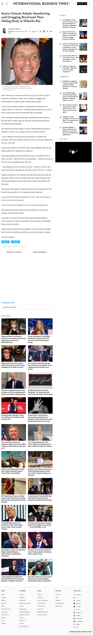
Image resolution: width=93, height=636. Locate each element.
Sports (3, 620)
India (56, 597)
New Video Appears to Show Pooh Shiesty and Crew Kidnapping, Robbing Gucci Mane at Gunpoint (40, 579)
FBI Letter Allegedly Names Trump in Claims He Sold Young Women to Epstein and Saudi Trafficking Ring (13, 392)
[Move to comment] (51, 31)
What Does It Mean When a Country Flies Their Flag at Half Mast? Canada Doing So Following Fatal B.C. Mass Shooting (70, 47)
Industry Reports (23, 626)
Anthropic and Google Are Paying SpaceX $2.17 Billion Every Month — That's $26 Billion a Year (39, 525)
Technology (4, 612)
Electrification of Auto (25, 603)
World (2, 594)
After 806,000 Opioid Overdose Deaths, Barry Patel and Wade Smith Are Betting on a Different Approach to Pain (70, 96)
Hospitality (22, 597)
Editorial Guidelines (40, 252)
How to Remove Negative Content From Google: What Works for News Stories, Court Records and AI (70, 108)
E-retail (21, 594)
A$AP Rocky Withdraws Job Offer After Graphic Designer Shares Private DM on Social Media (13, 471)
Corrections (41, 609)
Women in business (24, 614)
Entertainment (5, 614)
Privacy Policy (41, 603)
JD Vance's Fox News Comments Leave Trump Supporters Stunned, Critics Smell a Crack (40, 552)
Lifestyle (3, 617)
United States (59, 606)
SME (2, 606)
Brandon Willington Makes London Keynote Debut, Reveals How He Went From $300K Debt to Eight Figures (70, 131)
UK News (3, 597)
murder (33, 95)
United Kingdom (59, 603)
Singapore (58, 600)
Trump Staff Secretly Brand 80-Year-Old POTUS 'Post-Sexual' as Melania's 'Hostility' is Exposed (12, 579)
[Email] (47, 31)
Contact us (40, 597)
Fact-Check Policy (42, 614)
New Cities (22, 620)
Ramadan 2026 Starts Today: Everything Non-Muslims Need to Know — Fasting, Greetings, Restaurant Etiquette (70, 35)
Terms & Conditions (43, 600)
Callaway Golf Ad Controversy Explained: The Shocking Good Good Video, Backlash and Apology (40, 392)
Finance (21, 606)
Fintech (21, 623)
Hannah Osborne (15, 29)
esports (21, 617)
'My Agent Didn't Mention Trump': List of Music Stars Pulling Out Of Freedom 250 (12, 417)
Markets (3, 600)
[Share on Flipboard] (40, 31)
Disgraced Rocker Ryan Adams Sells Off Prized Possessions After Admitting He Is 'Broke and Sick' (13, 365)
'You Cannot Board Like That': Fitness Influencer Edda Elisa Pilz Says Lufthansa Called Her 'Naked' (40, 444)
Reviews (3, 623)
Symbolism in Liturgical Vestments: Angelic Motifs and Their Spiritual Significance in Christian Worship (70, 84)
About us (40, 594)
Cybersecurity (23, 609)
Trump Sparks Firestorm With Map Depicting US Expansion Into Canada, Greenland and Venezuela (40, 498)
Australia (57, 594)
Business (3, 603)
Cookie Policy (41, 606)
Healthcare (22, 600)
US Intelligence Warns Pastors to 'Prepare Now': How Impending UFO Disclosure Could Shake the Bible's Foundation (70, 23)
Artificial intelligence (24, 612)
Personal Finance (6, 609)
